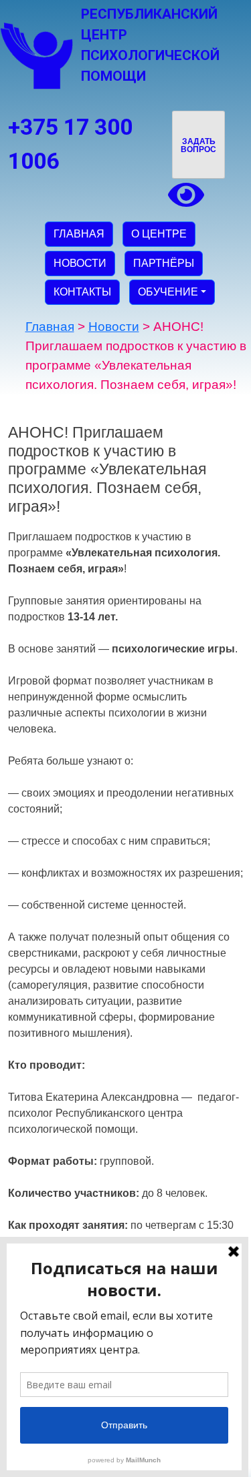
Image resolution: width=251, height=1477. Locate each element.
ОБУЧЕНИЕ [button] (168, 292)
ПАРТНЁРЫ (163, 263)
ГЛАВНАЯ (79, 233)
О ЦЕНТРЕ (159, 233)
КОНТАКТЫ (82, 292)
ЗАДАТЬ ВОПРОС (198, 145)
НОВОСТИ (80, 263)
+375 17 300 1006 (70, 144)
